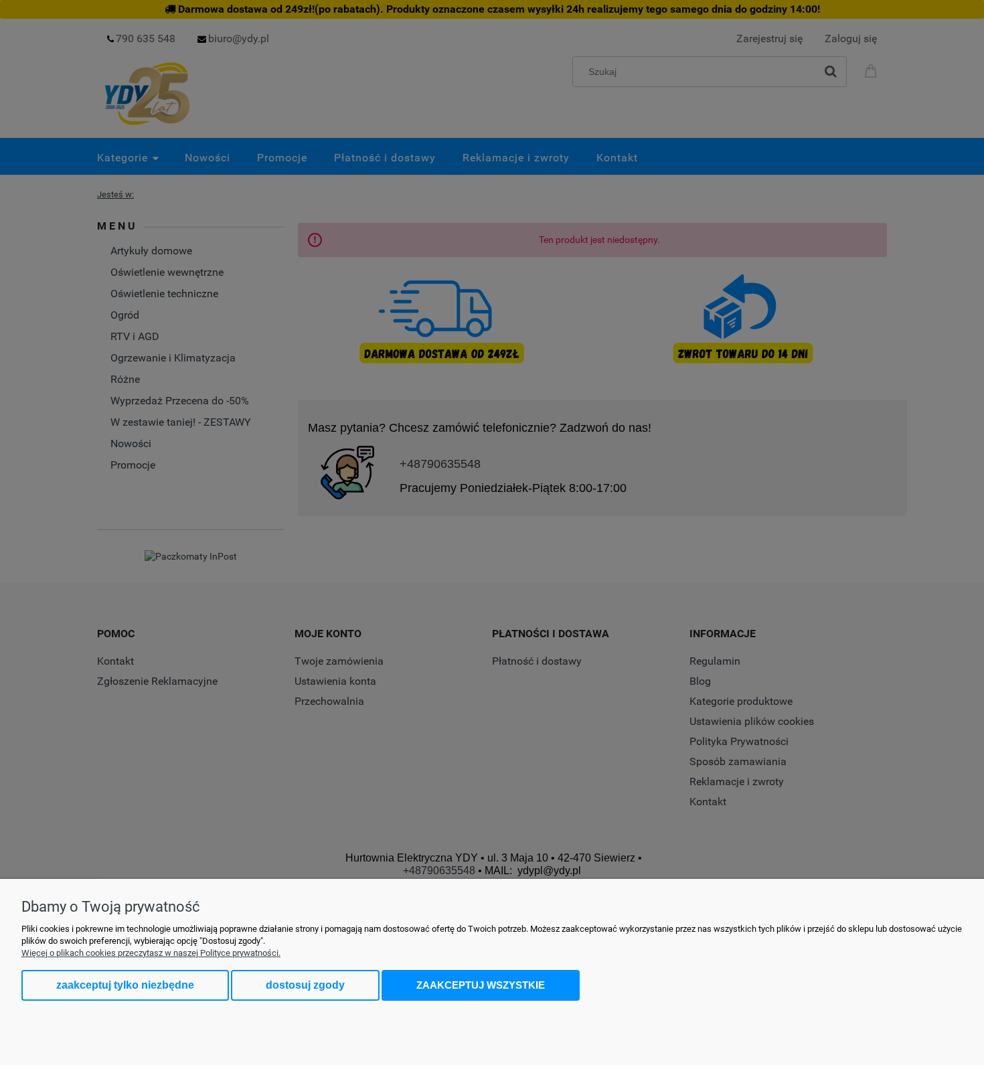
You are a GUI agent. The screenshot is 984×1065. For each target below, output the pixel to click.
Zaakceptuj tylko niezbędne (125, 985)
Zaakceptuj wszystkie (480, 985)
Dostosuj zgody (305, 985)
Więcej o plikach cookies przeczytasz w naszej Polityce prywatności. (150, 953)
